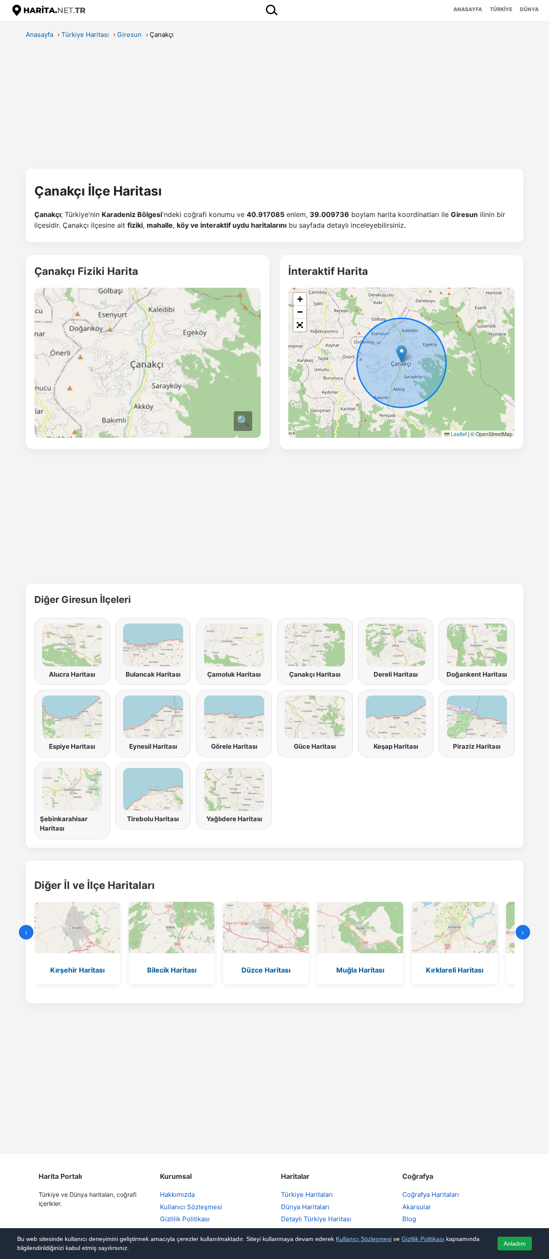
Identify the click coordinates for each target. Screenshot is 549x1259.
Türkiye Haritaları (307, 1194)
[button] (401, 354)
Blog (409, 1219)
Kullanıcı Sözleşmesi (191, 1207)
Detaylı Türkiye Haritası (316, 1219)
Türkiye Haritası (85, 34)
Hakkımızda (177, 1194)
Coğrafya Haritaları (430, 1194)
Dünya (529, 9)
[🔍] (147, 435)
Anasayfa (467, 9)
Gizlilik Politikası (185, 1219)
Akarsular (416, 1207)
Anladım (515, 1243)
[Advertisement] (274, 106)
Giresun (129, 34)
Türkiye (501, 9)
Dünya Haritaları (305, 1207)
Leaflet (458, 433)
